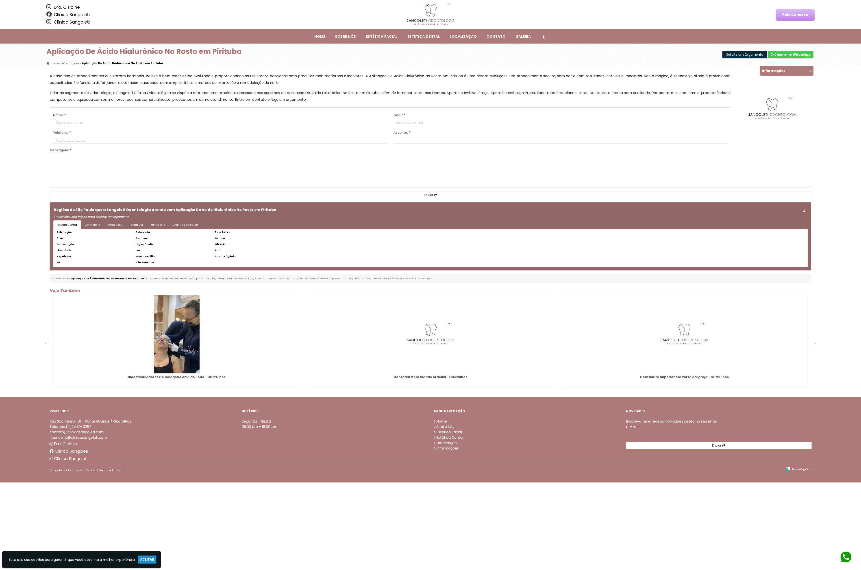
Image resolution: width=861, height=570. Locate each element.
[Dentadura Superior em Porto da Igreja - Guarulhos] (684, 334)
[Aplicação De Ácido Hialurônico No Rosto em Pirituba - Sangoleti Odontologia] (430, 14)
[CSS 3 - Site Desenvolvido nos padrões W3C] (762, 470)
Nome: (59, 115)
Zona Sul (137, 225)
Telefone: (62, 132)
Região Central (67, 225)
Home (319, 36)
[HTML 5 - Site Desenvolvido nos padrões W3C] (746, 470)
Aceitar (147, 559)
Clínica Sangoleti (71, 15)
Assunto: (402, 132)
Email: (399, 115)
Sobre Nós (345, 36)
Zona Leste (157, 225)
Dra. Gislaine (66, 7)
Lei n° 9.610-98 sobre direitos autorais (408, 278)
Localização (463, 36)
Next (814, 342)
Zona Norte (92, 225)
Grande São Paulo (185, 225)
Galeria (523, 36)
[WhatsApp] (848, 557)
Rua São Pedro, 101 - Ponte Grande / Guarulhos (90, 421)
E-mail (632, 427)
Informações (447, 448)
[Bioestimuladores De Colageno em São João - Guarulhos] (176, 334)
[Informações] (543, 36)
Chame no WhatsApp (792, 54)
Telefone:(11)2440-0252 (70, 426)
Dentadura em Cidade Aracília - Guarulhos (430, 377)
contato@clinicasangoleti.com (77, 432)
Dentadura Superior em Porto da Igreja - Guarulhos (684, 377)
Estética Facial (382, 36)
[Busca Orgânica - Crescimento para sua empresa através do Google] (798, 468)
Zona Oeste (115, 225)
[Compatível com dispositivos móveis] (777, 470)
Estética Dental (423, 36)
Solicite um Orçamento (744, 54)
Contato (496, 36)
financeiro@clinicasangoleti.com (78, 437)
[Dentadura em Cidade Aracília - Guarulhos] (430, 334)
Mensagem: (60, 150)
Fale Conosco (795, 14)
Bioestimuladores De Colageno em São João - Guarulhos (177, 377)
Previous (46, 342)
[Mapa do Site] (735, 469)
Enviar (429, 195)
